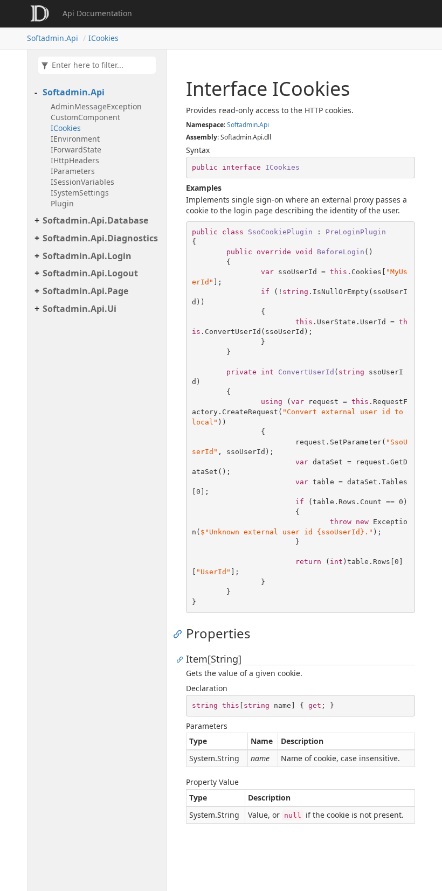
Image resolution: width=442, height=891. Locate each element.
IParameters (73, 171)
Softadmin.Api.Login (87, 256)
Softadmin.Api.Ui (79, 309)
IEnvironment (75, 139)
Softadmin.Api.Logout (90, 273)
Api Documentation (97, 13)
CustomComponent (85, 117)
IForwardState (76, 149)
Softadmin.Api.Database (95, 220)
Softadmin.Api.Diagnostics (100, 238)
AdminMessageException (96, 106)
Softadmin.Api (52, 38)
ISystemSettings (80, 192)
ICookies (103, 38)
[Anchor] (180, 634)
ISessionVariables (82, 182)
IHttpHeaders (75, 160)
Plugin (62, 203)
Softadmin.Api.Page (85, 291)
